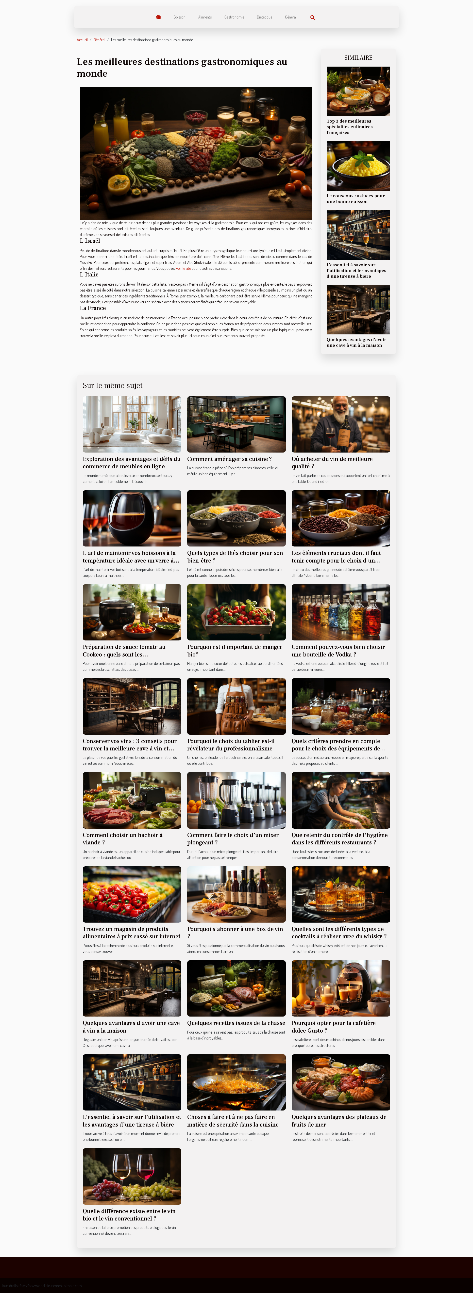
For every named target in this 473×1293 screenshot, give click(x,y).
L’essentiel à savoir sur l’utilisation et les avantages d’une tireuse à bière (356, 270)
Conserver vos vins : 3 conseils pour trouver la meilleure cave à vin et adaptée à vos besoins (130, 748)
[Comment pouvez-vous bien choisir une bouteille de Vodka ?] (341, 611)
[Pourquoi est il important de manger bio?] (236, 611)
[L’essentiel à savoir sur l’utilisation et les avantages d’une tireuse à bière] (358, 234)
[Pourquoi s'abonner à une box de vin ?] (236, 894)
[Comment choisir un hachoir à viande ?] (132, 799)
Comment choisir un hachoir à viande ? (123, 838)
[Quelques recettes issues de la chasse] (236, 987)
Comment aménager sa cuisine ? (229, 459)
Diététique (264, 17)
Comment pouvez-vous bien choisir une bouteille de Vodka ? (338, 650)
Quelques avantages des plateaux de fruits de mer (339, 1120)
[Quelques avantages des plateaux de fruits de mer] (341, 1081)
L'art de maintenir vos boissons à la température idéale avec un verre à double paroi (129, 560)
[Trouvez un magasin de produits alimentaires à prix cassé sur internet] (132, 894)
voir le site (183, 268)
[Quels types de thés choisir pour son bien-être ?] (236, 517)
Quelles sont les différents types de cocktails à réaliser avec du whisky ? (339, 932)
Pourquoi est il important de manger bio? (234, 650)
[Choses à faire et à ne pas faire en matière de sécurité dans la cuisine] (236, 1081)
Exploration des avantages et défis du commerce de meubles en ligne (132, 462)
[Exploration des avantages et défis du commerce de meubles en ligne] (132, 423)
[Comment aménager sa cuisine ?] (236, 423)
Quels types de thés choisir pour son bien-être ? (235, 556)
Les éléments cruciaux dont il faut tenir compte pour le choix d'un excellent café (336, 560)
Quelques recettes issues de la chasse (236, 1023)
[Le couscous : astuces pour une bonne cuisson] (358, 165)
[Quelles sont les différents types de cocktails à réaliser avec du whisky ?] (341, 894)
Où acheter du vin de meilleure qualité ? (332, 462)
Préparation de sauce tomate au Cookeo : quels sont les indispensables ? (124, 654)
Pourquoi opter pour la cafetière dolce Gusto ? (334, 1026)
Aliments (205, 17)
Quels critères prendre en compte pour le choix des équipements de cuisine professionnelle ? (336, 748)
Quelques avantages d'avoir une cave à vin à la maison (356, 342)
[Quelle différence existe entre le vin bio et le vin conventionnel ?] (132, 1175)
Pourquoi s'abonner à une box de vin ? (235, 932)
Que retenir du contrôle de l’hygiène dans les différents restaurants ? (340, 838)
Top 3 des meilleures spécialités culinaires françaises (350, 126)
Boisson (180, 17)
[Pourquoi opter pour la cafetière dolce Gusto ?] (341, 987)
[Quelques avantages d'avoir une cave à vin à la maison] (358, 309)
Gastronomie (234, 17)
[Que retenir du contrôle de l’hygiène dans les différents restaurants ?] (341, 799)
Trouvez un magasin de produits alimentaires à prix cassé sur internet (131, 932)
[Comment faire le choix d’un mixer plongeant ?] (236, 799)
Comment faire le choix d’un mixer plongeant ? (233, 838)
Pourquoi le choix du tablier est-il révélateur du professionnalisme (231, 744)
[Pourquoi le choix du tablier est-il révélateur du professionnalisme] (236, 705)
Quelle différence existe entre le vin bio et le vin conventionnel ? (129, 1214)
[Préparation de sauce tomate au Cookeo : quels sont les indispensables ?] (132, 611)
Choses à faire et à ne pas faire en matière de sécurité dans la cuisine (233, 1120)
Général (291, 17)
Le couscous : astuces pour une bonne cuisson (356, 198)
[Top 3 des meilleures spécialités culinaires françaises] (358, 90)
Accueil (82, 39)
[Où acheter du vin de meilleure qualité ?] (341, 423)
